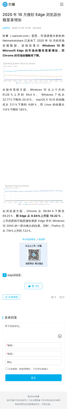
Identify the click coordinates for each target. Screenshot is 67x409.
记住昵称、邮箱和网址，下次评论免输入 (28, 368)
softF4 (6, 28)
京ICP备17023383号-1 (18, 400)
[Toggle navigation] (61, 4)
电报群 (41, 239)
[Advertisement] (33, 148)
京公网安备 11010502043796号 (45, 400)
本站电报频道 (28, 239)
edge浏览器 (14, 275)
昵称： (11, 345)
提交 (33, 377)
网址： (10, 362)
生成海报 (13, 296)
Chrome (37, 28)
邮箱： (11, 353)
